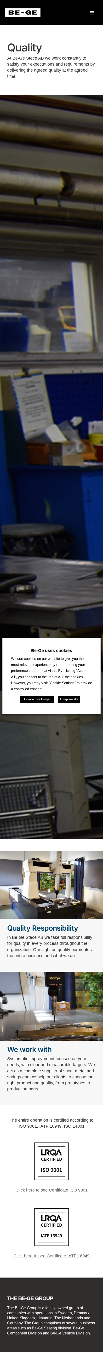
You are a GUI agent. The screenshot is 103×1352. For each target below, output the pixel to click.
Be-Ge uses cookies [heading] (51, 650)
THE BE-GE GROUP (30, 1298)
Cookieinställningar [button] (37, 699)
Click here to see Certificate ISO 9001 (52, 1190)
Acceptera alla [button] (69, 699)
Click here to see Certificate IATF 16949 (51, 1256)
